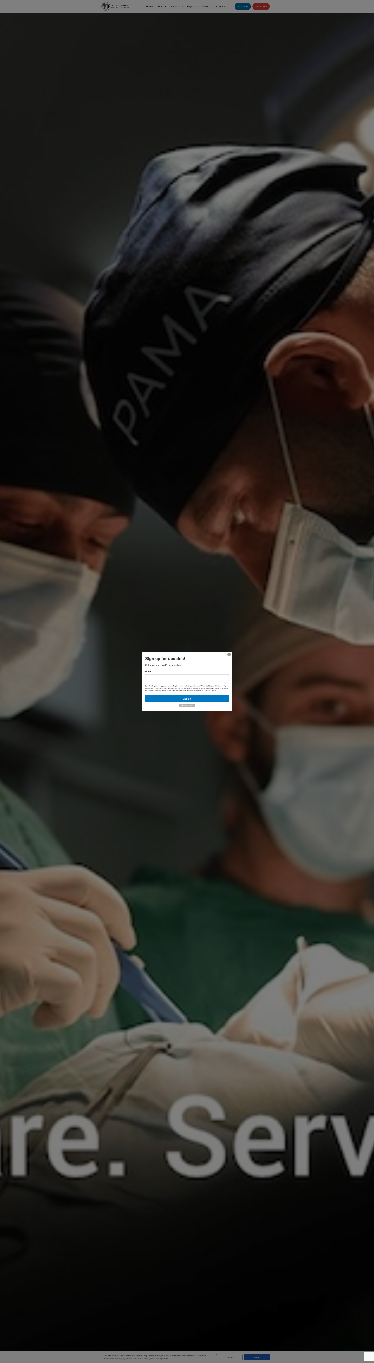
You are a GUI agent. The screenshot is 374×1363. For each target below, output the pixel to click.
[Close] (229, 654)
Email (148, 671)
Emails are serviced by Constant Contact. (202, 690)
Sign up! (187, 698)
